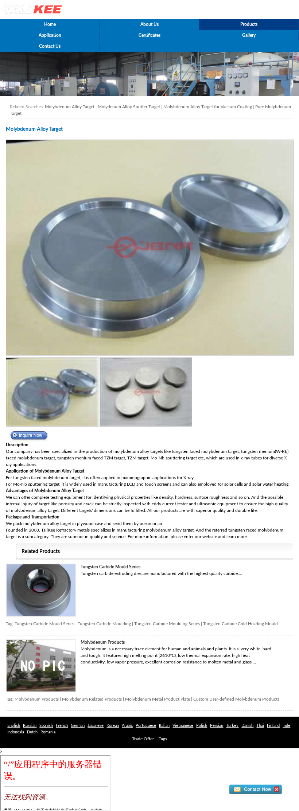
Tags (163, 739)
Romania (47, 732)
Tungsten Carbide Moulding (104, 624)
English (13, 726)
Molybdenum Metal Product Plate (157, 699)
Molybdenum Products (103, 642)
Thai (260, 726)
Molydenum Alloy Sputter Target (129, 107)
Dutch (32, 732)
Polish (201, 726)
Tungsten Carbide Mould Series (110, 567)
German (78, 726)
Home (50, 24)
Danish (247, 726)
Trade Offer (143, 739)
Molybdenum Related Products (92, 699)
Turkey (232, 726)
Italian (164, 726)
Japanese (96, 726)
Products (248, 24)
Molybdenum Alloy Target (69, 107)
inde (286, 726)
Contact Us (50, 46)
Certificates (149, 35)
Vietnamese (182, 726)
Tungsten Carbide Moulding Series (167, 624)
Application (50, 35)
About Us (149, 24)
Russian (29, 726)
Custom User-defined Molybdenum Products (236, 699)
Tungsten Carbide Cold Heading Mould (240, 624)
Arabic (127, 726)
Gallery (249, 35)
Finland (273, 726)
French (62, 726)
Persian (216, 726)
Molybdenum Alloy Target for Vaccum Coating (207, 107)
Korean (112, 726)
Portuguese (146, 726)
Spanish (46, 726)
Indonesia (15, 732)
